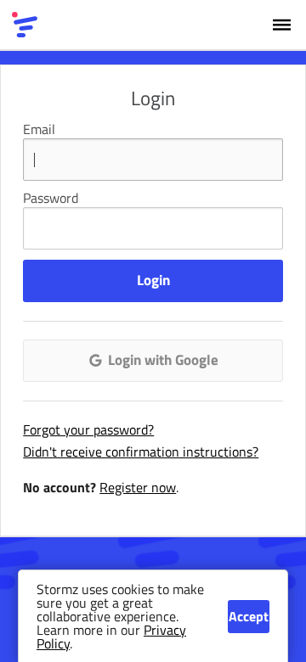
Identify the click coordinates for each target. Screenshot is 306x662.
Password (50, 198)
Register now (137, 487)
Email (39, 129)
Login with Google (161, 360)
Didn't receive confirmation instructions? (140, 451)
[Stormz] (24, 24)
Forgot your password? (88, 429)
